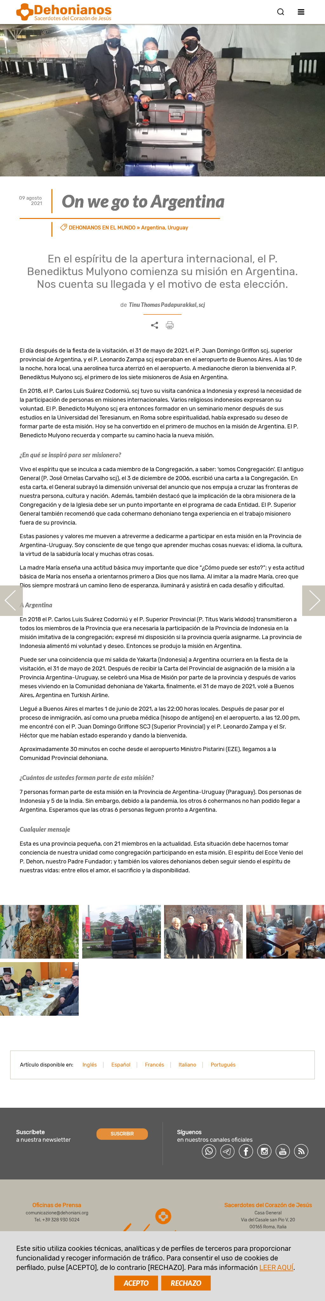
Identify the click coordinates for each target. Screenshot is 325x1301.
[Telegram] (227, 1151)
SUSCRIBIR (122, 1134)
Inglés (90, 1065)
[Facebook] (246, 1151)
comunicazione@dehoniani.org (57, 1213)
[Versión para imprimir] (170, 325)
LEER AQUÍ (276, 1267)
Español (120, 1065)
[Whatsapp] (209, 1151)
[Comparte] (154, 325)
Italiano (187, 1065)
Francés (154, 1065)
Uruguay (178, 228)
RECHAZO (186, 1283)
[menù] (301, 12)
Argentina (153, 228)
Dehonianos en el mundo (102, 228)
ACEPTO (136, 1283)
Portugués (223, 1065)
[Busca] (280, 12)
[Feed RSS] (301, 1151)
